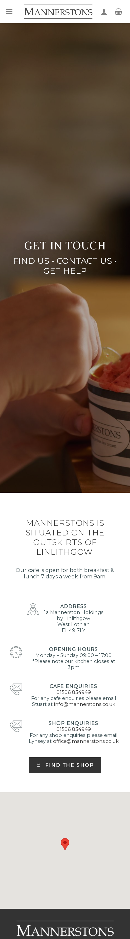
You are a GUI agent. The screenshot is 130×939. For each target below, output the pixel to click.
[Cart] (119, 11)
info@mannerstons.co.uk (84, 704)
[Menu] (9, 11)
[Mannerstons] (58, 11)
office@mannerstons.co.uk (86, 741)
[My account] (104, 11)
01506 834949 (73, 692)
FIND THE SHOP (69, 765)
